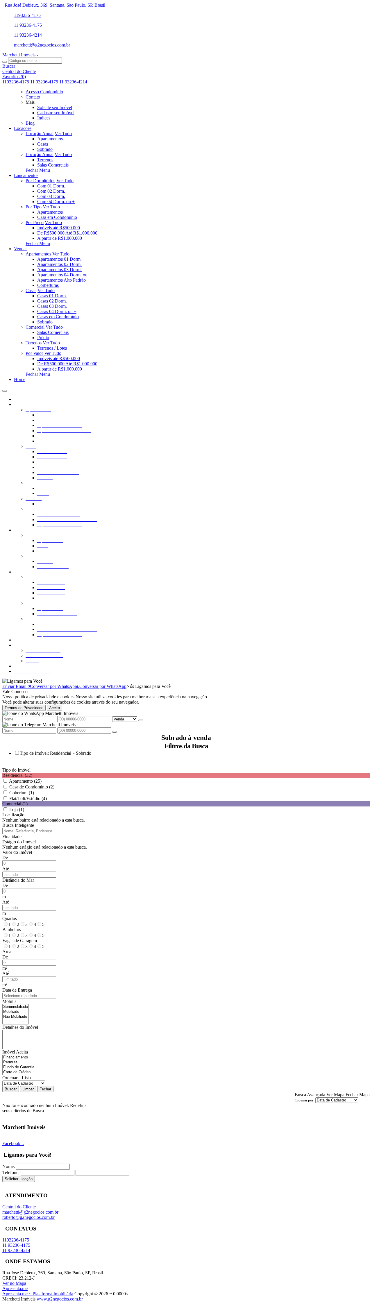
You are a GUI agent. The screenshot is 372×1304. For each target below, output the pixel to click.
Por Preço (35, 222)
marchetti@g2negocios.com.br (42, 44)
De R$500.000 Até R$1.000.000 (67, 232)
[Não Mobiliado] (15, 1016)
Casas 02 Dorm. (52, 300)
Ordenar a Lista (16, 1077)
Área (6, 951)
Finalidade (12, 836)
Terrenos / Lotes (52, 348)
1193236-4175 (27, 15)
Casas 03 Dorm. (52, 306)
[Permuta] (19, 1062)
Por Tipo (34, 206)
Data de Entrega (17, 990)
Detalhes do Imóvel (20, 1027)
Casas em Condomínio (58, 316)
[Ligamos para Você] (22, 681)
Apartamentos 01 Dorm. (59, 259)
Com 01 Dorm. (51, 185)
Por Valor (34, 353)
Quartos (9, 918)
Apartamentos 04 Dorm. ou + (64, 274)
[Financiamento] (19, 1057)
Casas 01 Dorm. (52, 295)
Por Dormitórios (40, 180)
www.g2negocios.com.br (60, 1298)
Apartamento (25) (25, 781)
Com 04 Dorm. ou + (56, 201)
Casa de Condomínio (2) (31, 786)
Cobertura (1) (21, 792)
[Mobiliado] (15, 1011)
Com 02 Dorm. (51, 191)
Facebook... (13, 1143)
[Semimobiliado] (15, 1006)
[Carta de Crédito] (19, 1072)
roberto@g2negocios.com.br (28, 1217)
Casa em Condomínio (57, 217)
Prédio (43, 337)
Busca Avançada (310, 1094)
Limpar (28, 1089)
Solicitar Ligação (19, 1179)
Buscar (11, 1089)
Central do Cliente (19, 1206)
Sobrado (45, 149)
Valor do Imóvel (17, 852)
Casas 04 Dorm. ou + (56, 311)
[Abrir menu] (4, 389)
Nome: (8, 1166)
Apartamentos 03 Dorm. (59, 269)
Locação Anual (39, 133)
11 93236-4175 (28, 25)
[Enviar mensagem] (140, 720)
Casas (42, 144)
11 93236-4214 (28, 35)
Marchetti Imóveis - (20, 54)
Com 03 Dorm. (51, 196)
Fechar (45, 1089)
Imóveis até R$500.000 (58, 227)
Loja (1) (16, 809)
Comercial (35, 327)
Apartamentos (50, 138)
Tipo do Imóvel (16, 770)
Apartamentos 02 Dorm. (59, 264)
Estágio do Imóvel (19, 841)
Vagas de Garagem (19, 940)
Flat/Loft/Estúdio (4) (28, 798)
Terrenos (45, 159)
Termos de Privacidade (24, 708)
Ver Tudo (63, 133)
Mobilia (9, 1001)
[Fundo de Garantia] (19, 1067)
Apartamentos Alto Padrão (61, 280)
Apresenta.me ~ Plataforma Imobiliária (37, 1293)
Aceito (54, 708)
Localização (13, 814)
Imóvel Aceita (15, 1051)
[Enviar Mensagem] (114, 732)
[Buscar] (4, 62)
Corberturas (48, 285)
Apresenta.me (15, 1288)
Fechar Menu (38, 170)
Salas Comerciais (53, 164)
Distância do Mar (18, 880)
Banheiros (11, 929)
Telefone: (10, 1172)
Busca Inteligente (18, 825)
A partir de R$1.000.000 (59, 238)
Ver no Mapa (14, 1283)
